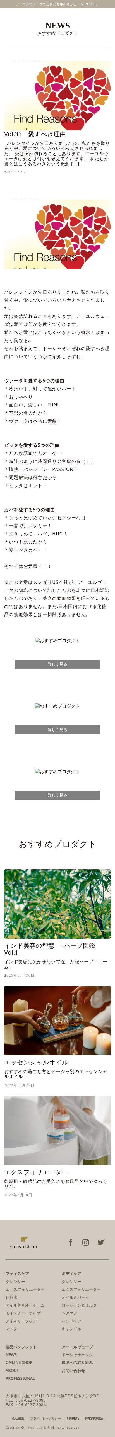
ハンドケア (71, 1321)
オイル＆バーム (75, 1297)
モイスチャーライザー (25, 1313)
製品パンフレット (21, 1346)
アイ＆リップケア (21, 1321)
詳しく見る (57, 664)
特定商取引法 (94, 1418)
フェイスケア (17, 1273)
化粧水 (11, 1297)
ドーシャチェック (77, 1354)
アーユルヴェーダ (77, 1346)
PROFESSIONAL (20, 1378)
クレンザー (15, 1281)
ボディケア (71, 1273)
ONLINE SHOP (19, 1362)
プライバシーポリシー (45, 1418)
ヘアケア (69, 1313)
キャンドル (71, 1328)
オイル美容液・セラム (25, 1305)
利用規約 (73, 1418)
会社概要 (18, 1418)
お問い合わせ (73, 1370)
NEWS (11, 1354)
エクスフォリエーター (25, 1289)
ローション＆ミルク (79, 1305)
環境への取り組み (77, 1362)
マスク (11, 1328)
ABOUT (12, 1370)
